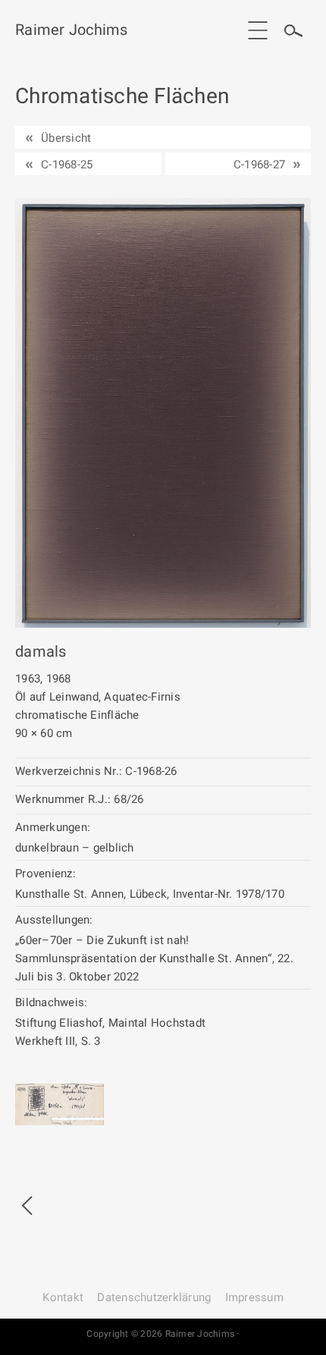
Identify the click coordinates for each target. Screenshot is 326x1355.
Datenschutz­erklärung (154, 1297)
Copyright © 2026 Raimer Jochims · (162, 1334)
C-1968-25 (66, 164)
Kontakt (62, 1297)
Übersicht (66, 138)
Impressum (254, 1297)
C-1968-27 (259, 164)
